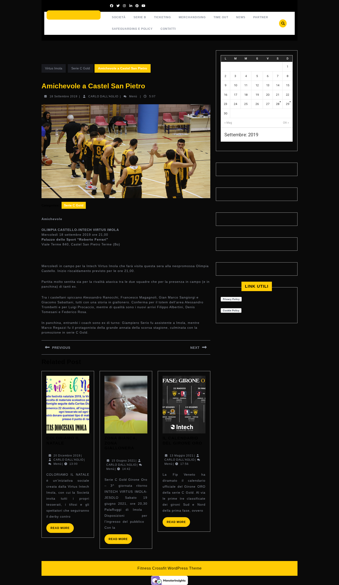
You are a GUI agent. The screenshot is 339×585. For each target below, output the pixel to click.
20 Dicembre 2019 (67, 455)
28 (277, 104)
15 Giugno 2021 (123, 460)
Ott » (286, 122)
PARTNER (260, 17)
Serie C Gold (80, 68)
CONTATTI (168, 28)
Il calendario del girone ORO (182, 440)
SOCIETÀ (119, 17)
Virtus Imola (53, 68)
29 (287, 104)
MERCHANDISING (192, 17)
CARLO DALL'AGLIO (103, 96)
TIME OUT (221, 17)
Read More (62, 529)
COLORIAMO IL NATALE (63, 440)
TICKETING (162, 17)
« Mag (228, 122)
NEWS (240, 17)
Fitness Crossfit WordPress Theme (169, 568)
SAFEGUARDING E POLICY (132, 28)
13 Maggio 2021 (181, 455)
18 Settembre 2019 (63, 96)
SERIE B (140, 17)
